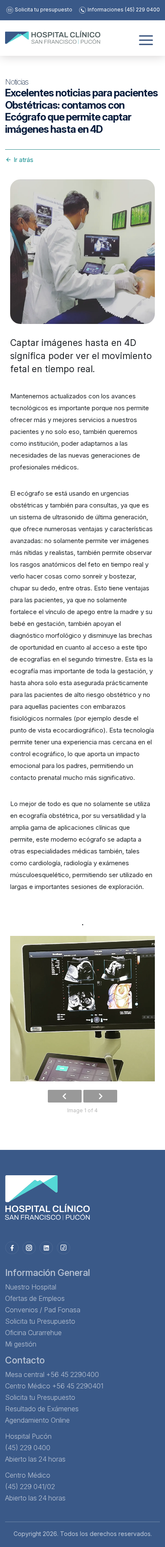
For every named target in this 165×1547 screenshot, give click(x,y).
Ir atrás (22, 160)
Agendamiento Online (37, 1420)
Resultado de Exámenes (42, 1408)
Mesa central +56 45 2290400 (52, 1374)
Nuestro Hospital (30, 1287)
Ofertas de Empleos (35, 1298)
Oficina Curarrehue (33, 1332)
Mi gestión (20, 1344)
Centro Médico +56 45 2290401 (54, 1386)
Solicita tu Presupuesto (40, 1321)
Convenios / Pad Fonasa (42, 1310)
